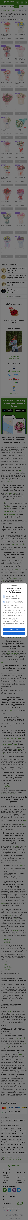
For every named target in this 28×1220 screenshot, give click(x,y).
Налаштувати (14, 634)
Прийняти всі (14, 629)
